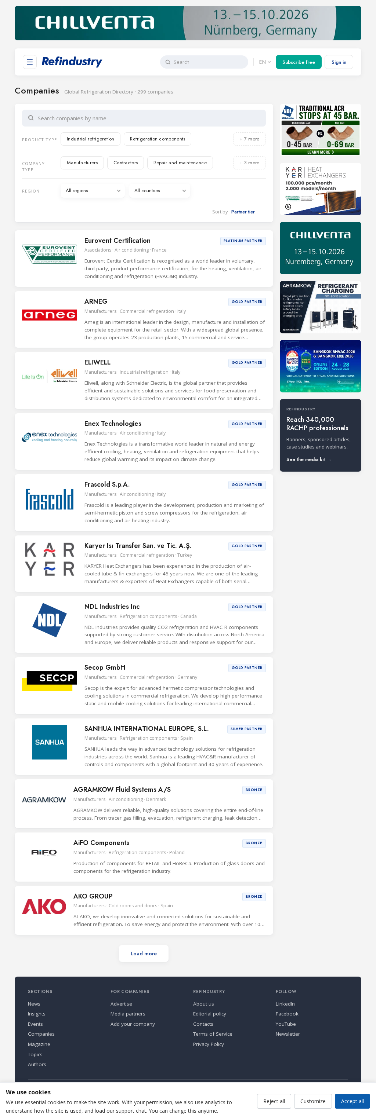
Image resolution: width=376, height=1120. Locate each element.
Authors (37, 1064)
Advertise (121, 1003)
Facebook (287, 1013)
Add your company (133, 1024)
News (34, 1003)
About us (203, 1003)
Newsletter (288, 1034)
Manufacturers (82, 162)
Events (35, 1024)
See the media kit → (309, 459)
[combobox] (149, 118)
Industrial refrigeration (90, 138)
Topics (35, 1054)
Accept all (352, 1101)
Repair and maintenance (180, 162)
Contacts (203, 1024)
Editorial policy (209, 1013)
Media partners (128, 1013)
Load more (144, 953)
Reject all (274, 1101)
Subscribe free (298, 62)
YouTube (286, 1024)
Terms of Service (212, 1034)
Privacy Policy (208, 1044)
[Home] (72, 61)
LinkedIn (285, 1003)
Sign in (339, 62)
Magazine (39, 1044)
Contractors (125, 162)
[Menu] (30, 62)
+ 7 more (249, 138)
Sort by (220, 211)
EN (262, 61)
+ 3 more (249, 162)
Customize (313, 1101)
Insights (37, 1013)
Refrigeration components (157, 138)
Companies (41, 1034)
